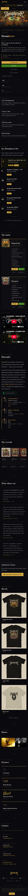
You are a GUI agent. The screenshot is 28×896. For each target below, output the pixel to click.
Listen (5, 8)
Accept (12, 893)
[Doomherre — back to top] (4, 2)
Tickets (16, 165)
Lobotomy (16, 414)
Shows (13, 8)
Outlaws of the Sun (8, 537)
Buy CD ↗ (21, 269)
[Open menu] (25, 2)
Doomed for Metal (7, 518)
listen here (20, 5)
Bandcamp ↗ (21, 272)
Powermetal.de (6, 554)
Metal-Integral (6, 501)
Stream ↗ (14, 269)
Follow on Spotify (10, 393)
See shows (14, 69)
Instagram (15, 878)
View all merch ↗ (14, 717)
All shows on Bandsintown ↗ (14, 220)
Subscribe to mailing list (13, 574)
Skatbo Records (9, 384)
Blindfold (22, 414)
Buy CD (14, 65)
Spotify (6, 885)
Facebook (7, 878)
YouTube (23, 878)
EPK (23, 8)
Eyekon (10, 402)
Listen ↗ (5, 466)
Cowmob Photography (16, 748)
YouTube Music (20, 885)
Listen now (14, 62)
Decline (5, 893)
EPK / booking (14, 72)
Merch (19, 880)
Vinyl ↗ (14, 272)
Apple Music (12, 885)
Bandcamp (11, 880)
